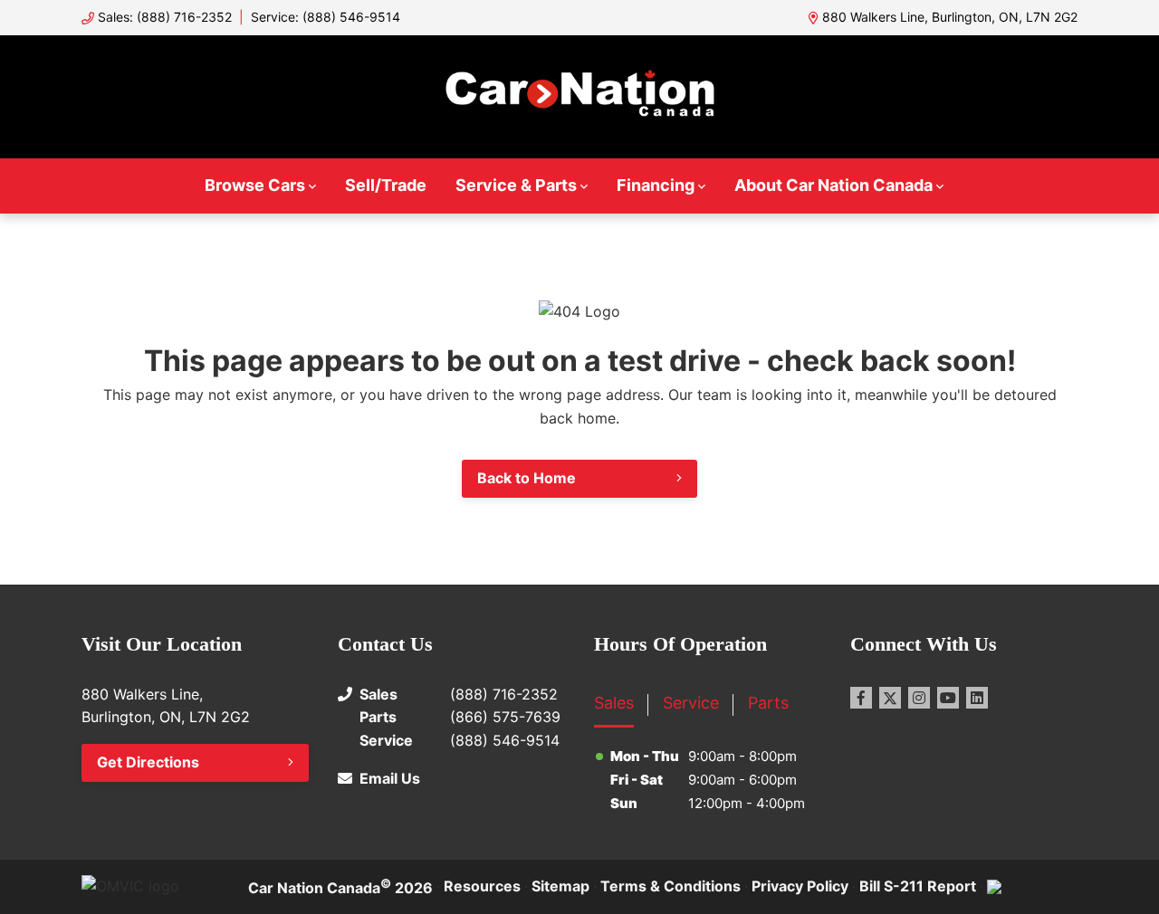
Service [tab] (691, 702)
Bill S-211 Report (917, 886)
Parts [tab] (768, 702)
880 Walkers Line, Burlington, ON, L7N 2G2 (950, 16)
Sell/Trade (385, 185)
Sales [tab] (614, 702)
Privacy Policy (800, 886)
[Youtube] (948, 698)
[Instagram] (919, 698)
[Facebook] (861, 698)
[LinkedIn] (977, 698)
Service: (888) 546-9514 (325, 16)
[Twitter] (890, 698)
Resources (482, 886)
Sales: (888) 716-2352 (165, 16)
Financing (655, 185)
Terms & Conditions (670, 886)
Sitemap (560, 886)
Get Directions (148, 762)
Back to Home (526, 478)
